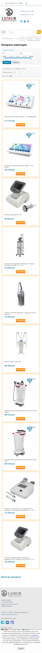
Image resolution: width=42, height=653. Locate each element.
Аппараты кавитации (14, 44)
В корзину (20, 124)
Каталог (21, 37)
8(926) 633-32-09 (27, 14)
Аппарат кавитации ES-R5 (12, 214)
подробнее (34, 635)
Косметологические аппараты (23, 38)
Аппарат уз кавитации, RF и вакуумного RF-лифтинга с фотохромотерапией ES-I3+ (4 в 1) (19, 509)
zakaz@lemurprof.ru (12, 614)
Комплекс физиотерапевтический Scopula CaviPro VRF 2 (20, 460)
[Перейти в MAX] (28, 21)
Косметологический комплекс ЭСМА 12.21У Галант (18, 166)
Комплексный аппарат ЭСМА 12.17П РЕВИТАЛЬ (20, 116)
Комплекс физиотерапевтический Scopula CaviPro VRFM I (20, 411)
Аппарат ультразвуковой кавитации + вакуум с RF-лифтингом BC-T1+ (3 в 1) (19, 264)
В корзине (11, 3)
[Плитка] (11, 76)
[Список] (8, 76)
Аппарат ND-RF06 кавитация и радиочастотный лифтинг (20, 313)
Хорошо (21, 648)
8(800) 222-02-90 (27, 11)
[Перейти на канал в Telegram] (21, 21)
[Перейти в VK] (25, 21)
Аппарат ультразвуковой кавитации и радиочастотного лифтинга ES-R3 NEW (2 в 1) (19, 558)
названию (18, 69)
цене (23, 69)
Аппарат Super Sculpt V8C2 (13, 361)
